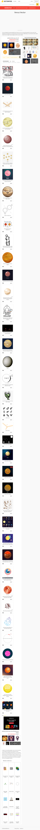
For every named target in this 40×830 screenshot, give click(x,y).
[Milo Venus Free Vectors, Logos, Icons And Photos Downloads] (7, 240)
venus (4, 57)
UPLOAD (36, 1)
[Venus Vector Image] (7, 88)
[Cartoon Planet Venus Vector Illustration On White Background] (7, 139)
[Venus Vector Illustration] (7, 439)
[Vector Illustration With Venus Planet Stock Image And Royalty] (7, 343)
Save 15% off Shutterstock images (30, 37)
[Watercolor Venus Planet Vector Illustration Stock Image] (7, 590)
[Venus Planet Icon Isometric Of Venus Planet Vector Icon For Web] (7, 554)
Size (10, 61)
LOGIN (32, 1)
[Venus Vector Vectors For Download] (7, 705)
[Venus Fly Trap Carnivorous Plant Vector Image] (7, 395)
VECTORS (14, 1)
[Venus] (7, 362)
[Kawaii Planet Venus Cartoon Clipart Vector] (7, 191)
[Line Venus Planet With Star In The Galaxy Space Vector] (7, 621)
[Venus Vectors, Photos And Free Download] (7, 522)
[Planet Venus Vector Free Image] (7, 275)
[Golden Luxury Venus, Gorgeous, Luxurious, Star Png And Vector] (7, 156)
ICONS (19, 1)
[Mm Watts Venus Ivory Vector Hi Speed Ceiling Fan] (7, 105)
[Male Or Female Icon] (7, 209)
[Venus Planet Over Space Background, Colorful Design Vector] (7, 670)
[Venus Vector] (7, 426)
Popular (13, 61)
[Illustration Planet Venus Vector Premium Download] (7, 174)
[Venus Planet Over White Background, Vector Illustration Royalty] (7, 688)
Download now (32, 7)
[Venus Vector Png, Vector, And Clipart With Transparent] (7, 504)
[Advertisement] (20, 22)
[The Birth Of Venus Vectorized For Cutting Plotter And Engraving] (7, 71)
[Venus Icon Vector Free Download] (7, 653)
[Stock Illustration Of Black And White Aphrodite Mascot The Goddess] (7, 311)
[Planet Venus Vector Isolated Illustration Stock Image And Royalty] (7, 291)
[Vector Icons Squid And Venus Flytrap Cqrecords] (7, 328)
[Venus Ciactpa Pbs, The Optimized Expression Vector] (7, 378)
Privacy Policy (17, 828)
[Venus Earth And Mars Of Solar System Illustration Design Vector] (7, 538)
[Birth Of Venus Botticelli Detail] (7, 606)
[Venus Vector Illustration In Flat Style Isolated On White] (7, 572)
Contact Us (21, 828)
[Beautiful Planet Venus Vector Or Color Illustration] (7, 122)
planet (8, 57)
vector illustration (14, 57)
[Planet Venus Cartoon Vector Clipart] (7, 257)
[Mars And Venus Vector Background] (7, 224)
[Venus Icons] (7, 412)
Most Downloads (5, 61)
